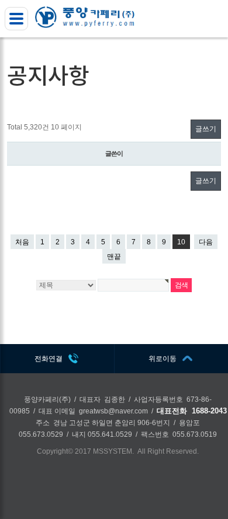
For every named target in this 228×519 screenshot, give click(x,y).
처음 (22, 242)
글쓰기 (205, 129)
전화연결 (48, 359)
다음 (206, 242)
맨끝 (114, 257)
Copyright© (55, 451)
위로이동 (162, 359)
